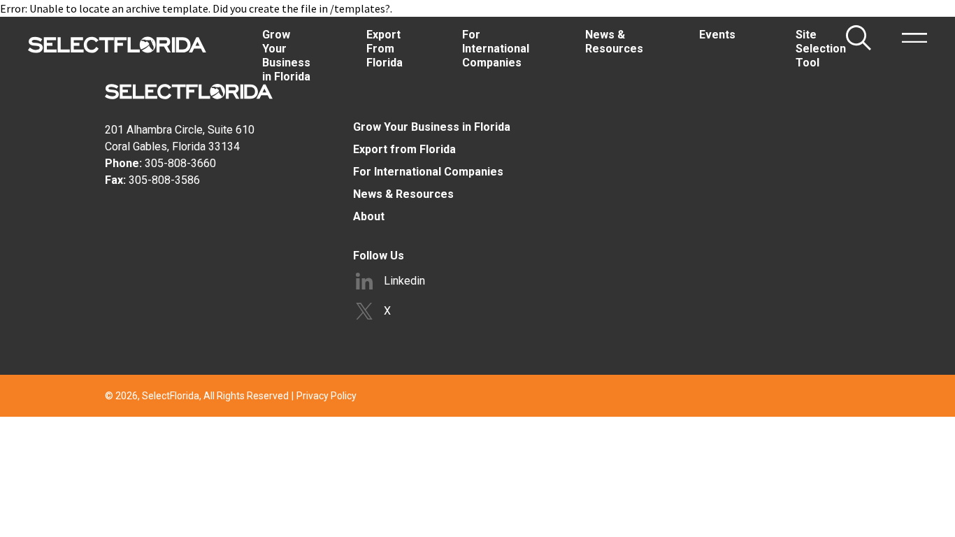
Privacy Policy (326, 395)
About (369, 216)
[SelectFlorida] (117, 45)
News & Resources (403, 194)
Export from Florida (404, 149)
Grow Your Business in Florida (431, 127)
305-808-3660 (180, 163)
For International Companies (428, 171)
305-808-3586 (164, 180)
